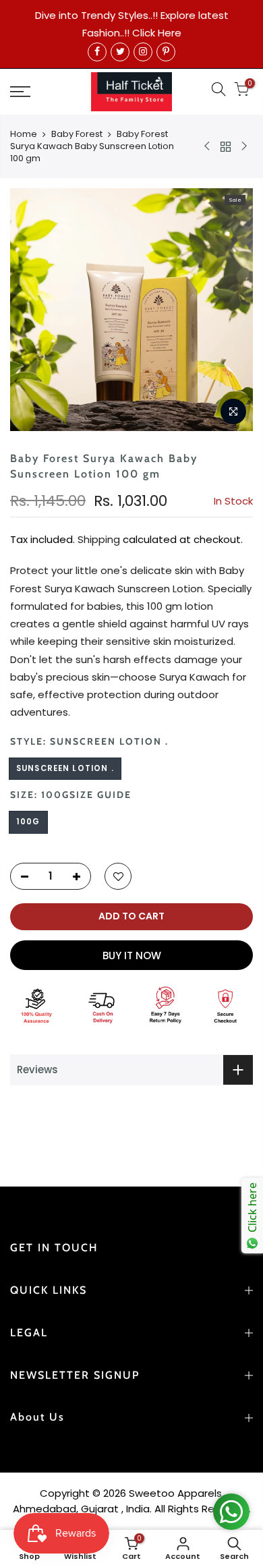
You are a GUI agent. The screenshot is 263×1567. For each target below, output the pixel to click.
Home (23, 134)
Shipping (99, 539)
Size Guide (100, 795)
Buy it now (132, 955)
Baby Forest (77, 134)
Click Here (156, 33)
